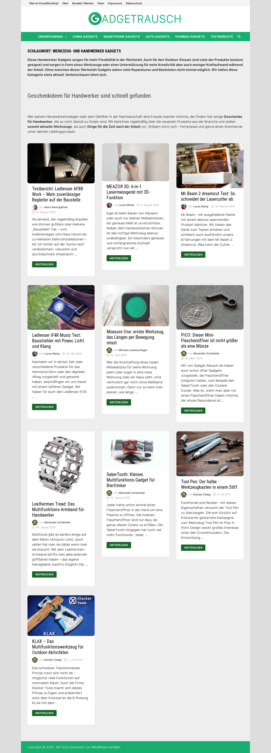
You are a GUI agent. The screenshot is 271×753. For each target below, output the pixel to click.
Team (100, 3)
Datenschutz (134, 3)
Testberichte (222, 36)
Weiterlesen (45, 264)
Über (65, 3)
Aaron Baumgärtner (56, 207)
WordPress (99, 747)
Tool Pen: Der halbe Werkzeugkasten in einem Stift (209, 484)
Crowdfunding (50, 36)
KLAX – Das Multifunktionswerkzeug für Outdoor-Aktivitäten (58, 647)
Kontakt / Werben (83, 3)
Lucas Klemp (126, 204)
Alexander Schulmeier (206, 353)
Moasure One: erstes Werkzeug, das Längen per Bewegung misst (135, 337)
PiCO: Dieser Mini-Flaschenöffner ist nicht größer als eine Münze (209, 340)
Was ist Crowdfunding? (44, 3)
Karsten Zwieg (202, 494)
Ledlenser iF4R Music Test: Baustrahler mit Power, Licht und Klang (58, 341)
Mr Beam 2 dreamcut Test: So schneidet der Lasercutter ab (208, 196)
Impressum (115, 3)
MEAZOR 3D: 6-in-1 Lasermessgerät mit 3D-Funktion (128, 192)
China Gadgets (85, 36)
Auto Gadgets (157, 36)
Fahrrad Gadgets (190, 36)
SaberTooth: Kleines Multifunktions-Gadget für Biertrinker (131, 480)
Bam (117, 747)
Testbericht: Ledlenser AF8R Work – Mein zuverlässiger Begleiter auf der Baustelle (57, 194)
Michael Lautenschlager (133, 350)
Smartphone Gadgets (121, 36)
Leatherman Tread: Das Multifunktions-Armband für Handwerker (58, 509)
